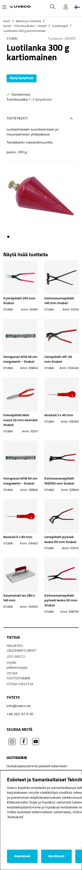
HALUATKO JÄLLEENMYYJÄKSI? (21, 648)
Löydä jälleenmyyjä (17, 665)
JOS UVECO (16, 656)
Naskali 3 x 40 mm (58, 415)
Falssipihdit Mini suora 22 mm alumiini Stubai (20, 420)
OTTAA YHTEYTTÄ (20, 684)
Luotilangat (60, 26)
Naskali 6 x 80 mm (17, 537)
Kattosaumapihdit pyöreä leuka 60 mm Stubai (60, 600)
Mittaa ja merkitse (28, 21)
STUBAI (12, 38)
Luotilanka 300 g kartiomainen (24, 31)
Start (6, 21)
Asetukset (22, 856)
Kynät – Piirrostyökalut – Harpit (25, 26)
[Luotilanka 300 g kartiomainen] (8, 237)
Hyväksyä (56, 856)
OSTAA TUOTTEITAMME (19, 676)
